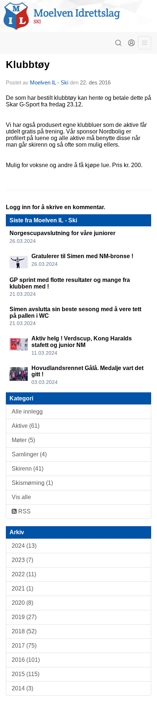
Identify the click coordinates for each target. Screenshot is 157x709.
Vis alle (21, 497)
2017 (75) (24, 645)
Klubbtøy (28, 64)
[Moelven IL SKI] (78, 16)
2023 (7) (22, 560)
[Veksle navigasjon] (144, 42)
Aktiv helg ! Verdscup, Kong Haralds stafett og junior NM (81, 341)
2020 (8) (22, 603)
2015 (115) (25, 674)
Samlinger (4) (29, 454)
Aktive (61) (25, 426)
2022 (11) (24, 574)
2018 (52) (24, 631)
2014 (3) (22, 688)
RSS (24, 511)
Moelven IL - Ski (49, 82)
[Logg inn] (131, 42)
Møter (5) (23, 440)
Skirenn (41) (27, 468)
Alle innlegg (27, 411)
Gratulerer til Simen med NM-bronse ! (82, 256)
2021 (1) (22, 588)
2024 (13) (24, 546)
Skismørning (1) (32, 483)
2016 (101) (26, 660)
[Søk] (118, 42)
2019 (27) (24, 617)
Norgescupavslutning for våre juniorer (62, 233)
